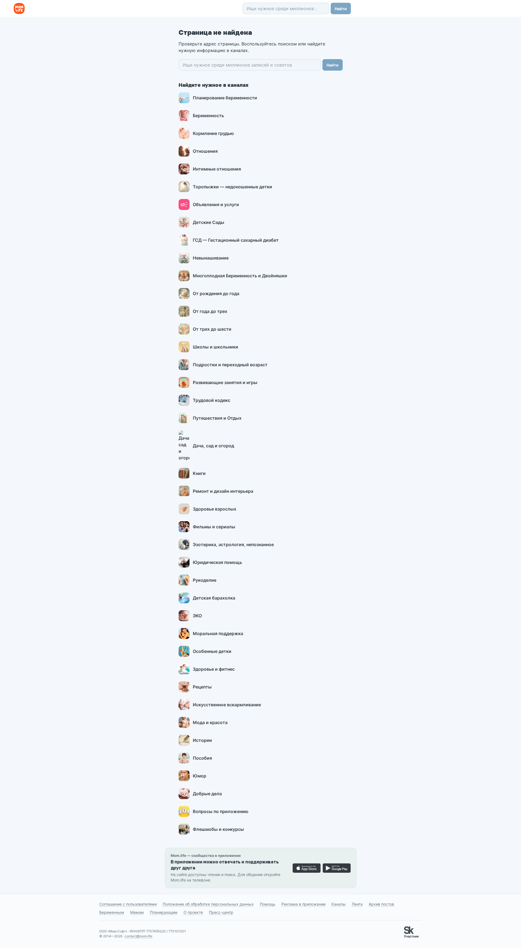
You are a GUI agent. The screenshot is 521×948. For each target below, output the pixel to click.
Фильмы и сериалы (214, 526)
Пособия (202, 758)
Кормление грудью (213, 133)
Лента (357, 904)
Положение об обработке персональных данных (208, 904)
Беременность (208, 115)
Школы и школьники (215, 347)
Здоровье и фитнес (214, 669)
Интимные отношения (217, 169)
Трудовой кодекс (211, 400)
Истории (202, 740)
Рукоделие (204, 580)
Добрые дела (207, 793)
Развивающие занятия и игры (225, 382)
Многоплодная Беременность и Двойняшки (240, 275)
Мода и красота (210, 722)
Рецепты (202, 687)
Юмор (199, 776)
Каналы (338, 904)
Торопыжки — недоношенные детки (232, 186)
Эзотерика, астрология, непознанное (233, 544)
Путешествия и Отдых (217, 418)
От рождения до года (216, 293)
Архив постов (381, 904)
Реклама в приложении (303, 904)
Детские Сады (208, 222)
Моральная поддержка (218, 633)
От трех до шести (212, 329)
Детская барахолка (214, 598)
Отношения (205, 151)
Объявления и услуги (216, 204)
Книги (199, 473)
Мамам (137, 912)
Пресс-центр (221, 912)
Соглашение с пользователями (128, 904)
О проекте (193, 912)
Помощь (267, 904)
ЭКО (197, 615)
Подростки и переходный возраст (230, 364)
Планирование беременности (225, 97)
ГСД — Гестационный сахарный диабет (236, 240)
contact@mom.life (138, 936)
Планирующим (163, 912)
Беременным (111, 912)
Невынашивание (211, 258)
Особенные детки (212, 651)
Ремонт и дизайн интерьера (223, 491)
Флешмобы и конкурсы (218, 829)
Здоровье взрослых (214, 509)
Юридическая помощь (217, 562)
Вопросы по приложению (220, 811)
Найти (341, 8)
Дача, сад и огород (213, 445)
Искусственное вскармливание (227, 704)
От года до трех (210, 311)
